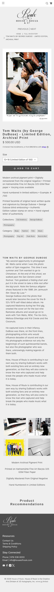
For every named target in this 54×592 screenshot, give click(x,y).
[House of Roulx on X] (13, 566)
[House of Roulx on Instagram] (10, 566)
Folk (33, 231)
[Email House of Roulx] (4, 566)
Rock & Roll (42, 236)
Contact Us (8, 540)
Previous (23, 29)
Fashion (25, 231)
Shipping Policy (10, 546)
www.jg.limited (42, 581)
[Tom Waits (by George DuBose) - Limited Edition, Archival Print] (27, 85)
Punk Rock (31, 236)
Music (40, 231)
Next (33, 29)
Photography (9, 225)
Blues (17, 231)
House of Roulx (18, 579)
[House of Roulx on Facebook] (7, 566)
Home (18, 34)
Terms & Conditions (12, 543)
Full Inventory (31, 34)
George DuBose (36, 220)
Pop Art (20, 236)
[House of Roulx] (27, 16)
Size (5, 154)
